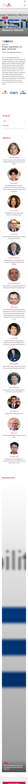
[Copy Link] (3, 41)
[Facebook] (4, 41)
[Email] (10, 41)
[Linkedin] (8, 41)
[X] (6, 41)
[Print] (12, 41)
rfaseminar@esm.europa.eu (14, 52)
